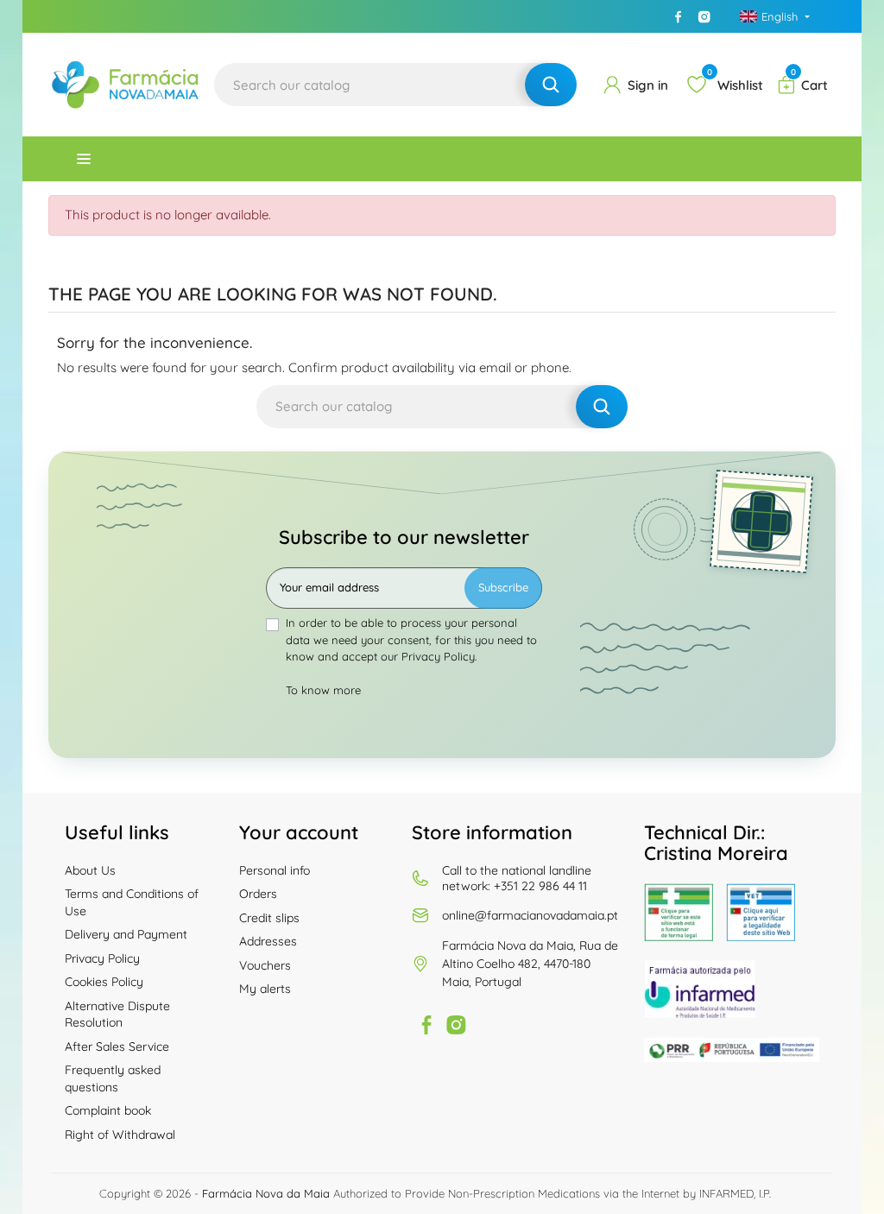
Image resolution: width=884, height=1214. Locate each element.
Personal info (274, 870)
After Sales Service (117, 1046)
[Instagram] (704, 16)
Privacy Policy (102, 958)
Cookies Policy (104, 982)
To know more (323, 690)
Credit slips (269, 918)
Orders (258, 893)
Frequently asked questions (113, 1078)
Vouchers (265, 965)
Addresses (268, 941)
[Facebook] (678, 16)
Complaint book (108, 1110)
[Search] (551, 84)
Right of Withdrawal (120, 1134)
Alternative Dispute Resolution (117, 1014)
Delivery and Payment (126, 934)
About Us (90, 870)
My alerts (265, 988)
